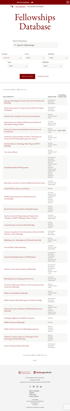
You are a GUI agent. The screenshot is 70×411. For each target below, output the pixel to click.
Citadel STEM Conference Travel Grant (17, 188)
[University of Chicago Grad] (42, 373)
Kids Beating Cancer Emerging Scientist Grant (18, 279)
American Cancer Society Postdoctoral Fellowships (20, 269)
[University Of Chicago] (24, 373)
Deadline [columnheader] (52, 97)
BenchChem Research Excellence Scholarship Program (21, 209)
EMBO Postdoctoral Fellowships (14, 322)
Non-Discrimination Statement (35, 401)
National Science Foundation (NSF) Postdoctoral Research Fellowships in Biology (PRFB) (22, 123)
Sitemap (35, 404)
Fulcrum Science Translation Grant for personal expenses (22, 116)
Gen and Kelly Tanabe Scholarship (15, 247)
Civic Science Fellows (10, 152)
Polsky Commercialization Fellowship (16, 293)
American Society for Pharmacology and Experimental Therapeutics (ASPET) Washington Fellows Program (21, 217)
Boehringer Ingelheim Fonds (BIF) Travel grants (19, 318)
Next (35, 360)
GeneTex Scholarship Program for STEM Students (20, 257)
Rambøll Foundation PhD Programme (16, 167)
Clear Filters (43, 76)
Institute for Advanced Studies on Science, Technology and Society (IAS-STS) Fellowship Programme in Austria (22, 137)
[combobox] (12, 58)
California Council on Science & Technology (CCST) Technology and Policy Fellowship (21, 338)
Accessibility (35, 399)
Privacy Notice (35, 403)
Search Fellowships (20, 41)
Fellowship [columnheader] (8, 97)
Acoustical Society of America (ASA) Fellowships (19, 225)
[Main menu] (68, 2)
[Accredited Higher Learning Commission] (35, 393)
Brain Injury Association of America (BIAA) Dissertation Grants (24, 183)
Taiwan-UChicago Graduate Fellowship (16, 346)
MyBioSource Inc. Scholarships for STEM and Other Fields (22, 240)
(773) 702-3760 (46, 382)
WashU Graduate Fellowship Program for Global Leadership (23, 300)
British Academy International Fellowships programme (21, 329)
